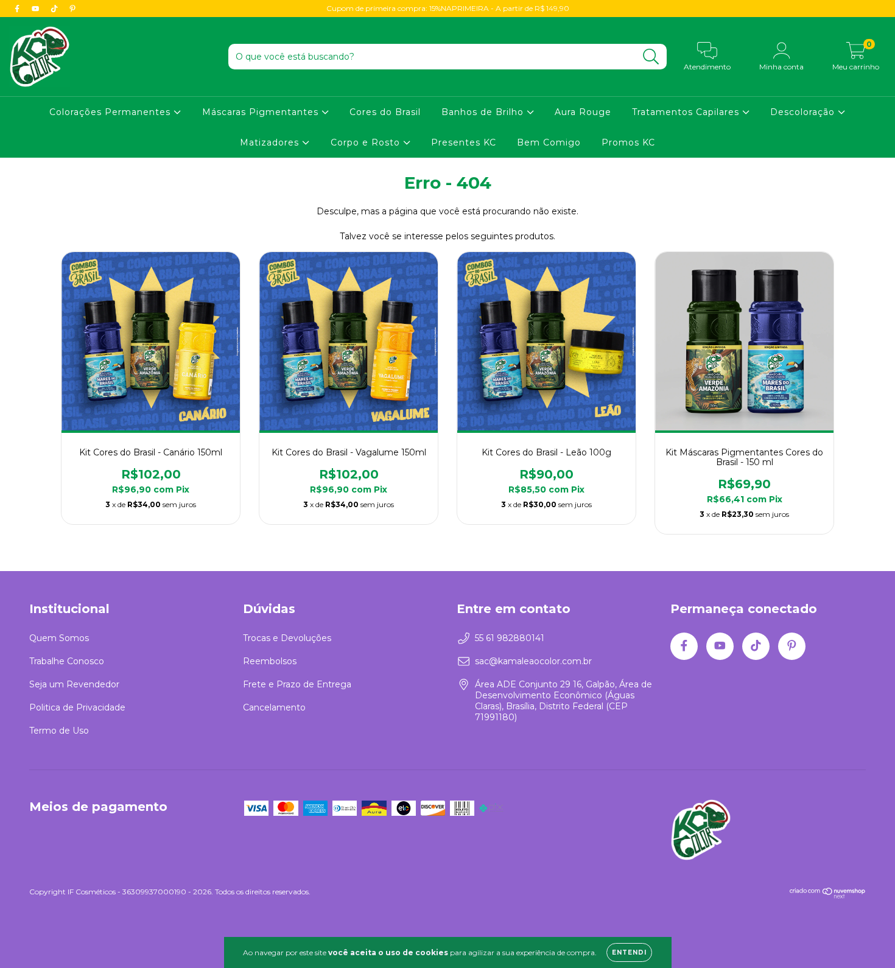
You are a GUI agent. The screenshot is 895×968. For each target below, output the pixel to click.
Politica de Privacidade (77, 707)
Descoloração (804, 112)
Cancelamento (274, 707)
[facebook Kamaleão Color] (18, 8)
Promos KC (628, 142)
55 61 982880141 (509, 638)
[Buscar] (651, 57)
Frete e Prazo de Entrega (297, 684)
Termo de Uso (59, 730)
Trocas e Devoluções (287, 638)
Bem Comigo (549, 142)
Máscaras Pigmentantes (261, 112)
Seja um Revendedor (74, 684)
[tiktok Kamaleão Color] (55, 8)
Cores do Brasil (385, 112)
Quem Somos (59, 638)
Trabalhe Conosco (66, 661)
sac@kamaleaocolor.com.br (533, 661)
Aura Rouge (583, 112)
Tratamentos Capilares (687, 112)
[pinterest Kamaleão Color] (72, 8)
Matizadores (271, 142)
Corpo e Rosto (367, 142)
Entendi (629, 952)
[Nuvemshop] (828, 895)
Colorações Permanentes (111, 112)
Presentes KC (463, 142)
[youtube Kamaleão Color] (36, 8)
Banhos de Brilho (484, 112)
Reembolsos (270, 661)
